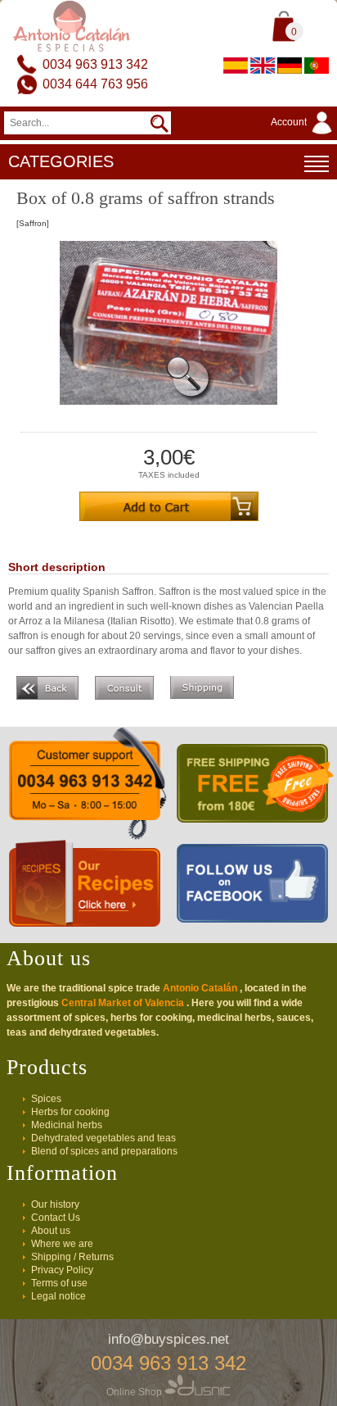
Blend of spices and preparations (104, 1151)
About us (50, 1230)
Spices (46, 1098)
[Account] (304, 135)
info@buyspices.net (168, 1339)
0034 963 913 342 (95, 64)
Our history (55, 1204)
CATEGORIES (61, 161)
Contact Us (55, 1217)
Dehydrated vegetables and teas (103, 1138)
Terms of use (59, 1283)
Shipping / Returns (72, 1257)
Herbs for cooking (70, 1112)
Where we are (62, 1244)
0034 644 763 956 (95, 84)
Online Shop (135, 1392)
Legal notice (58, 1296)
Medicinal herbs (66, 1125)
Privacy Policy (62, 1270)
